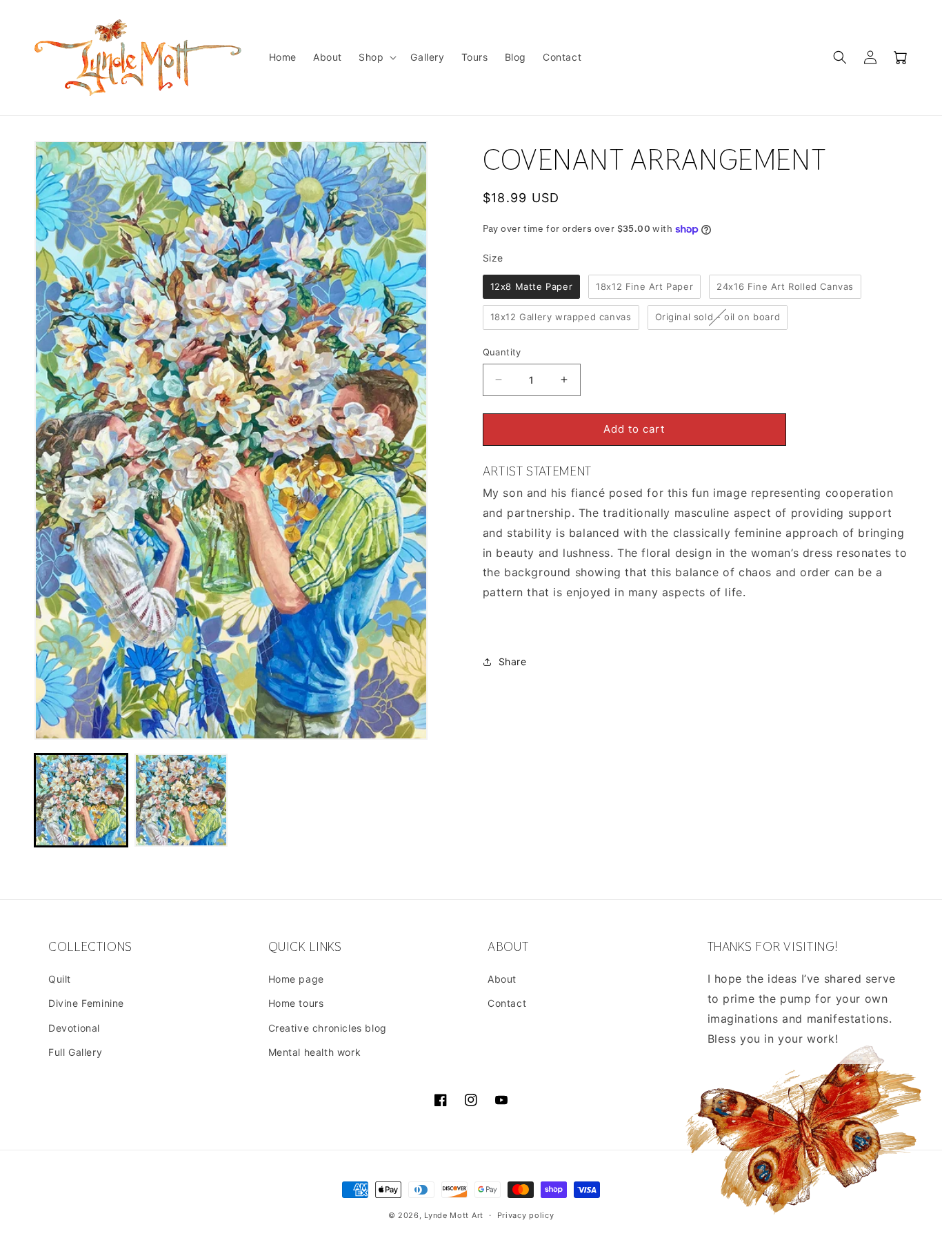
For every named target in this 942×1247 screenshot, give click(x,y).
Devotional (74, 1028)
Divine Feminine (86, 1003)
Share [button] (513, 661)
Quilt (59, 979)
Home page (296, 979)
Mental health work (314, 1052)
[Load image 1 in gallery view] (81, 800)
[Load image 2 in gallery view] (181, 800)
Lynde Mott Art (453, 1215)
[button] (376, 57)
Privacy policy (525, 1215)
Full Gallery (75, 1052)
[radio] (532, 287)
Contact (507, 1003)
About (502, 979)
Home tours (296, 1003)
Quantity (502, 351)
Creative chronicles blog (327, 1028)
